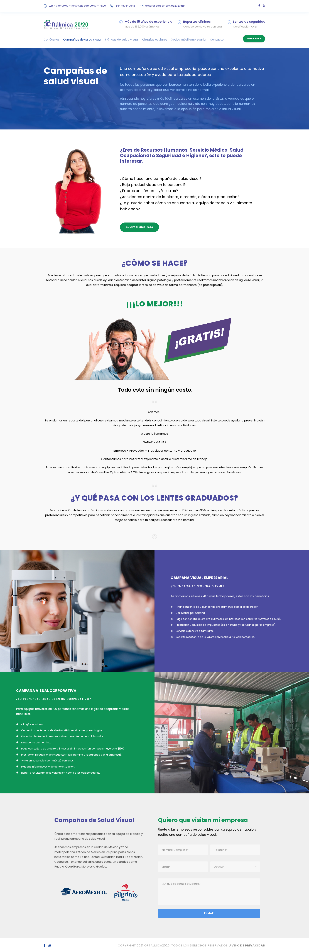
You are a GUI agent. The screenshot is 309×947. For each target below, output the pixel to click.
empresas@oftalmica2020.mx (165, 6)
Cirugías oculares (154, 39)
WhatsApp (254, 38)
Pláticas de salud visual (122, 39)
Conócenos (52, 39)
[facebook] (259, 6)
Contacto (217, 39)
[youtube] (264, 6)
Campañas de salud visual (82, 39)
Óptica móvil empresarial (188, 39)
